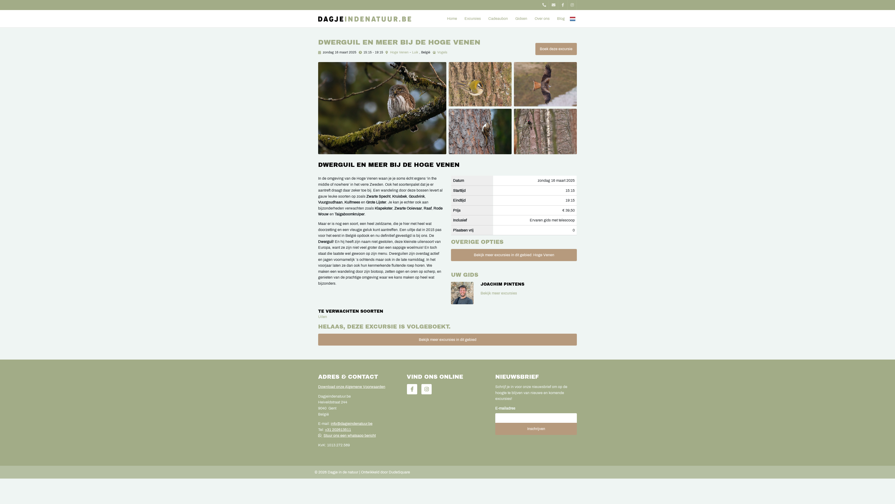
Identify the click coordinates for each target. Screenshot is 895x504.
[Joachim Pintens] (462, 293)
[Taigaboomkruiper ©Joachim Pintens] (480, 131)
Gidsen (521, 19)
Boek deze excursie (556, 49)
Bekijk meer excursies (499, 293)
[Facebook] (563, 5)
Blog (561, 19)
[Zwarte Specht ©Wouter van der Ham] (545, 131)
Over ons (542, 19)
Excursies (473, 19)
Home (452, 19)
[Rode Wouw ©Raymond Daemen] (545, 84)
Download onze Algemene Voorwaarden (351, 387)
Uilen (322, 317)
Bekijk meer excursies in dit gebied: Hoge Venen (514, 255)
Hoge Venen (399, 52)
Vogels (442, 52)
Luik (415, 52)
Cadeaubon (498, 19)
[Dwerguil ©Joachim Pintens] (382, 108)
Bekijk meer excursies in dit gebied (447, 340)
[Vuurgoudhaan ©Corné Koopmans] (480, 84)
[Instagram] (572, 5)
